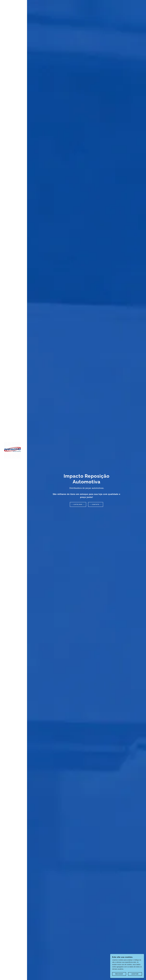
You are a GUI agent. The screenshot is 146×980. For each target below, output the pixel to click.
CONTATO (95, 504)
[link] (12, 450)
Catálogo (78, 504)
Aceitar (135, 974)
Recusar (119, 974)
